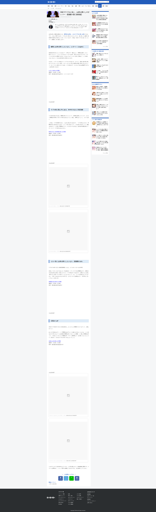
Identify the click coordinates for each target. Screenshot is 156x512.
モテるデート (61, 499)
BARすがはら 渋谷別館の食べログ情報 (57, 131)
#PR (56, 8)
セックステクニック (62, 500)
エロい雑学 (52, 8)
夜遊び (106, 5)
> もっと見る (105, 46)
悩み (72, 5)
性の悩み (60, 504)
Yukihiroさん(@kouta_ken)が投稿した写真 (57, 415)
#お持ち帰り (59, 8)
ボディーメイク (71, 500)
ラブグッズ (70, 499)
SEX (66, 5)
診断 (103, 5)
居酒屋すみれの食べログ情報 (55, 281)
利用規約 (89, 499)
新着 (48, 5)
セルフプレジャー (71, 497)
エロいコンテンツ (80, 497)
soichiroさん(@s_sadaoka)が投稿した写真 (57, 460)
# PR (50, 483)
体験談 (96, 5)
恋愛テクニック (62, 495)
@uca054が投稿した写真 (54, 206)
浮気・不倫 (70, 495)
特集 (52, 5)
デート (62, 5)
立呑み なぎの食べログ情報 (55, 341)
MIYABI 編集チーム (52, 22)
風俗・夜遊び (79, 499)
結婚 (76, 5)
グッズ (86, 5)
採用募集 (89, 494)
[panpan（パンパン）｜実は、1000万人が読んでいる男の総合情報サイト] (52, 2)
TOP (48, 8)
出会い (69, 5)
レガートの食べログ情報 (54, 70)
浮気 (79, 5)
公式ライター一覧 (90, 495)
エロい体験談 (70, 504)
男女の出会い (61, 502)
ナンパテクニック (62, 497)
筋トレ (89, 5)
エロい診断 (79, 495)
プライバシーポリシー (91, 500)
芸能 (93, 5)
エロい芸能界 (70, 502)
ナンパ (59, 5)
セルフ (83, 5)
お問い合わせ (89, 502)
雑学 (100, 5)
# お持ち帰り (54, 483)
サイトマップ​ (89, 497)
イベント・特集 (62, 493)
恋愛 (55, 5)
